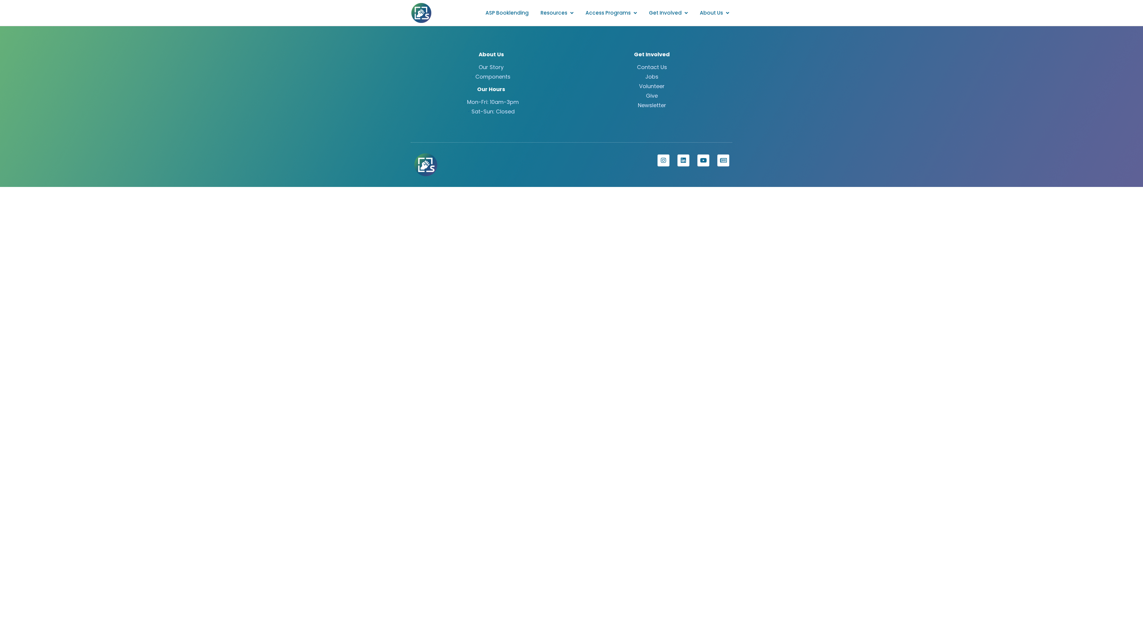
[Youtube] (703, 160)
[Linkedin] (683, 160)
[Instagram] (663, 160)
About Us (711, 12)
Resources (554, 12)
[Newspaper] (723, 160)
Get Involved (665, 12)
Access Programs (608, 12)
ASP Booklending (507, 12)
